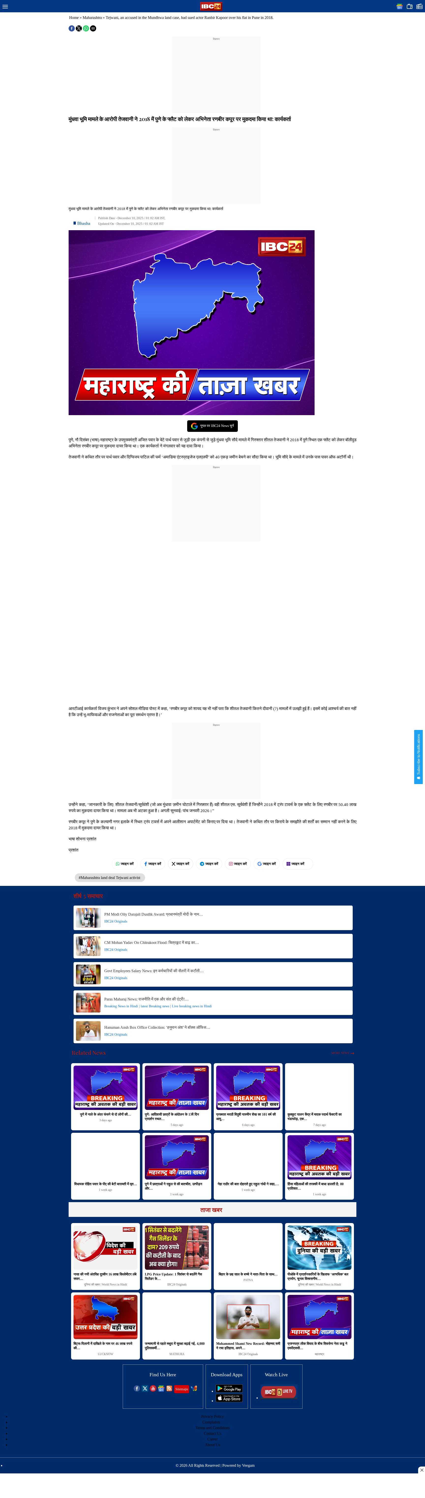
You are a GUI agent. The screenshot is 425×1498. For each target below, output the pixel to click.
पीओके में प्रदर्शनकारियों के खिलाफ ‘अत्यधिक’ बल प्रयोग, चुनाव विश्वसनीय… (318, 1276)
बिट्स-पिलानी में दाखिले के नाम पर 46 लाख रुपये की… (103, 1346)
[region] (216, 72)
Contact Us (212, 1433)
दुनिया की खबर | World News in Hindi (105, 1284)
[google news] (161, 1390)
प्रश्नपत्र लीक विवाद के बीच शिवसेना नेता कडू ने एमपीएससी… (317, 1346)
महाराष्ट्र (319, 1354)
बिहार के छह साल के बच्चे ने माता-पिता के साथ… (248, 1274)
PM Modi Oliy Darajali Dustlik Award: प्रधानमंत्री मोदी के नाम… (153, 914)
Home (74, 17)
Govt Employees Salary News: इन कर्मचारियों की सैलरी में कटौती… (154, 971)
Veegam (248, 1465)
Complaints (211, 1422)
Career (212, 1439)
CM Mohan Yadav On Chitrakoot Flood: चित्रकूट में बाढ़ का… (151, 942)
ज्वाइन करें (127, 864)
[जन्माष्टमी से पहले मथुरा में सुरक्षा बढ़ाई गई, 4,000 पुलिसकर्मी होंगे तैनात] (177, 1317)
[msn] (194, 1390)
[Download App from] (229, 1391)
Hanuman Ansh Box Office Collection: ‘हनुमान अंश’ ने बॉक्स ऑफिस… (157, 1027)
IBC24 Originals (115, 921)
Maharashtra (92, 17)
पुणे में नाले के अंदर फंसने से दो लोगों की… (105, 1114)
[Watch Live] (278, 1398)
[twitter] (145, 1390)
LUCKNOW (105, 1354)
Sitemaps (181, 1389)
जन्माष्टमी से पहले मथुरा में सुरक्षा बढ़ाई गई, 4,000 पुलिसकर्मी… (175, 1346)
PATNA (248, 1280)
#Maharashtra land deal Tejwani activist (110, 878)
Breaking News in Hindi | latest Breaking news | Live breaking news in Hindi (158, 1006)
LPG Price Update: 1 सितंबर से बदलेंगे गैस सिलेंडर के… (173, 1276)
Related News (89, 1052)
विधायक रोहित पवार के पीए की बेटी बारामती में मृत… (105, 1184)
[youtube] (153, 1390)
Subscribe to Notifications (418, 755)
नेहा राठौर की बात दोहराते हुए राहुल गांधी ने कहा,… (248, 1184)
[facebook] (137, 1390)
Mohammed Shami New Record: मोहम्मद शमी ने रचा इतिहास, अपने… (248, 1346)
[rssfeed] (169, 1390)
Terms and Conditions (213, 1428)
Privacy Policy (212, 1416)
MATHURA (176, 1354)
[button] (5, 7)
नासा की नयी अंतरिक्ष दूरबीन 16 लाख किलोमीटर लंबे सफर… (105, 1276)
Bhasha (83, 223)
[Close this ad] (421, 1470)
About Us (212, 1445)
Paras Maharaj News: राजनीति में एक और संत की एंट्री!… (146, 999)
